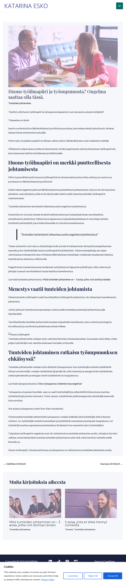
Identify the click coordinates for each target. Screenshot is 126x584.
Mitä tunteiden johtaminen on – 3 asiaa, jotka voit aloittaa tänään (76, 279)
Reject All (93, 575)
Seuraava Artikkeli (111, 463)
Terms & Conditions (104, 561)
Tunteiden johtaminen (19, 103)
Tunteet (69, 529)
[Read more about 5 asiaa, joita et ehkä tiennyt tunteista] (91, 503)
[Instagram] (67, 562)
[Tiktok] (59, 562)
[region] (63, 573)
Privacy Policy (48, 579)
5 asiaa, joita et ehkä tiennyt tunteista (86, 523)
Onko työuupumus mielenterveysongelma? (59, 383)
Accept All (113, 575)
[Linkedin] (50, 562)
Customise (73, 575)
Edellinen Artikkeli (14, 463)
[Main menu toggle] (119, 5)
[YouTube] (76, 562)
